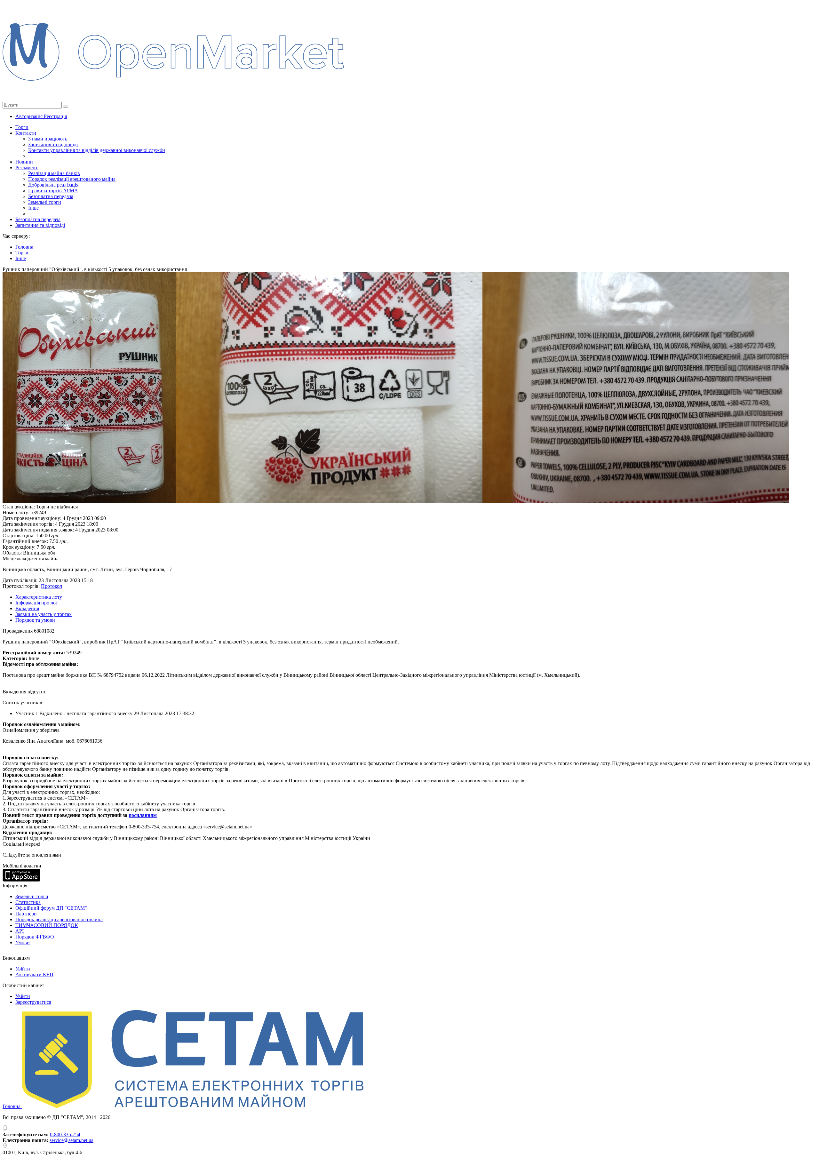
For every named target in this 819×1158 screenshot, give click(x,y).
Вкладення (27, 608)
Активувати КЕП (34, 974)
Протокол (51, 586)
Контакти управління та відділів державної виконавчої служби (96, 150)
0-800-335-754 (65, 1134)
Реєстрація (55, 116)
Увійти (22, 968)
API (19, 931)
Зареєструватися (33, 1002)
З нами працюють (47, 138)
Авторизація (29, 116)
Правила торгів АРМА (53, 190)
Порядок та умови (35, 620)
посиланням (143, 815)
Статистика (28, 902)
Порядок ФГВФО (34, 936)
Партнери (26, 913)
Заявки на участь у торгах (43, 614)
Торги (21, 127)
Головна (12, 1106)
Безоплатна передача (50, 196)
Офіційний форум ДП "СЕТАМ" (51, 908)
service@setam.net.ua (71, 1140)
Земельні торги (44, 202)
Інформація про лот (36, 602)
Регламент (26, 167)
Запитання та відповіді (53, 144)
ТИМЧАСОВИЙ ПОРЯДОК (46, 925)
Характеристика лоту (38, 597)
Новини (24, 161)
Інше (33, 208)
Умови (22, 942)
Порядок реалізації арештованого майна (71, 179)
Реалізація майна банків (54, 173)
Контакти (25, 133)
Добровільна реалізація (53, 185)
